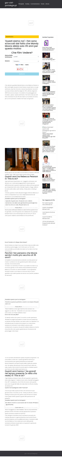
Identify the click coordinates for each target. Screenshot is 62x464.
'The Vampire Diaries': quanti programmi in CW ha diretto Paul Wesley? (49, 94)
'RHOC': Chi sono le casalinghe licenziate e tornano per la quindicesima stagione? (48, 121)
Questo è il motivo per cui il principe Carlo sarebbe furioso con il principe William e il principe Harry (49, 107)
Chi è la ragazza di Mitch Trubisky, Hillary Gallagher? (49, 82)
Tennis (42, 4)
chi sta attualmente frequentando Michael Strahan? (48, 223)
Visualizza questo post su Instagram (15, 198)
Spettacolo (22, 74)
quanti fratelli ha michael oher (47, 217)
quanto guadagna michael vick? (47, 208)
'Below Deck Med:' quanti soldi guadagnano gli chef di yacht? (48, 136)
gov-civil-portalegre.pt (31, 453)
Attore (47, 4)
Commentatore (35, 4)
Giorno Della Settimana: (8, 56)
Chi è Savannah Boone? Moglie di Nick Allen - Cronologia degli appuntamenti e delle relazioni (49, 168)
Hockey (27, 4)
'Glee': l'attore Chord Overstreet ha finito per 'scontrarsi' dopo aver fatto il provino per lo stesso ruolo (48, 149)
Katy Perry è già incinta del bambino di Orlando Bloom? (48, 49)
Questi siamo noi (19, 407)
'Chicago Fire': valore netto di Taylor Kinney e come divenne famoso (49, 191)
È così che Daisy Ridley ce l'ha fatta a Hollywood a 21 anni (48, 179)
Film (21, 65)
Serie (27, 65)
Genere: (7, 61)
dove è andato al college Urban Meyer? (16, 242)
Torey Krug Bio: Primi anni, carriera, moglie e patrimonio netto (48, 71)
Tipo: (17, 65)
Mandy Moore (18, 207)
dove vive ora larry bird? (12, 314)
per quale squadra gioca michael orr (47, 203)
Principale (21, 4)
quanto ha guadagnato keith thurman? (16, 387)
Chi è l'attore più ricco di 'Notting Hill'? (48, 59)
